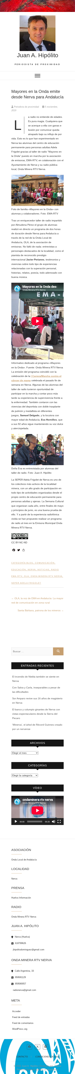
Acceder (16, 1011)
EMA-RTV (16, 576)
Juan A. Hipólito (37, 55)
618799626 (20, 943)
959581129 (20, 977)
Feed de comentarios (22, 1023)
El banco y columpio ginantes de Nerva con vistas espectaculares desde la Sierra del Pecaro (36, 714)
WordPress (52, 1069)
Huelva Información (21, 897)
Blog (30, 563)
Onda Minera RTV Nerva (46, 576)
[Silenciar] (53, 821)
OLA (26, 576)
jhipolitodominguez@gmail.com (28, 949)
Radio (55, 570)
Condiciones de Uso (47, 1056)
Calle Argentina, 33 (24, 971)
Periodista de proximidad (26, 106)
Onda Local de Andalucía (24, 859)
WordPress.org (19, 1029)
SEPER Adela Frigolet (26, 583)
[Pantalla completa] (59, 821)
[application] (37, 810)
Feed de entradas (21, 1017)
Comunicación (45, 563)
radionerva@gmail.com (24, 990)
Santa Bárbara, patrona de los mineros (41, 610)
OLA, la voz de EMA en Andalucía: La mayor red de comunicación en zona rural (37, 600)
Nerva (32, 570)
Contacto (22, 1056)
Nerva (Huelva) (22, 936)
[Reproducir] (16, 821)
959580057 (20, 983)
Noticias (43, 570)
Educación (18, 570)
